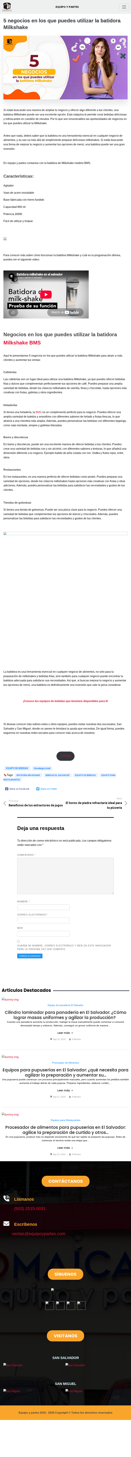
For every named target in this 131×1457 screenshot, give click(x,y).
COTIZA (66, 755)
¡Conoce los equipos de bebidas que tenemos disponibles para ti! (65, 701)
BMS (39, 412)
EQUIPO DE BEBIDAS (17, 768)
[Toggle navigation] (124, 7)
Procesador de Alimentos (65, 1062)
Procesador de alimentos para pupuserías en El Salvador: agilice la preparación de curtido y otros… (65, 1130)
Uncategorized (42, 768)
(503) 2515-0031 (30, 1208)
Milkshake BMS (22, 342)
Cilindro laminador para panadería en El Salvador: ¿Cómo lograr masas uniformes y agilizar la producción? (65, 1015)
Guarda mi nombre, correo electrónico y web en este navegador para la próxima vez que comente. (64, 947)
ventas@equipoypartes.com (38, 1233)
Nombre (23, 901)
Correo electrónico (32, 914)
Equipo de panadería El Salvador (65, 1005)
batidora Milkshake (28, 775)
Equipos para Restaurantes (65, 1120)
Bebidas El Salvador (58, 775)
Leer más (63, 1033)
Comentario (26, 854)
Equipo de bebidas (85, 775)
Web (20, 927)
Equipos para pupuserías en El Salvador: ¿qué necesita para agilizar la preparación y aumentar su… (65, 1072)
